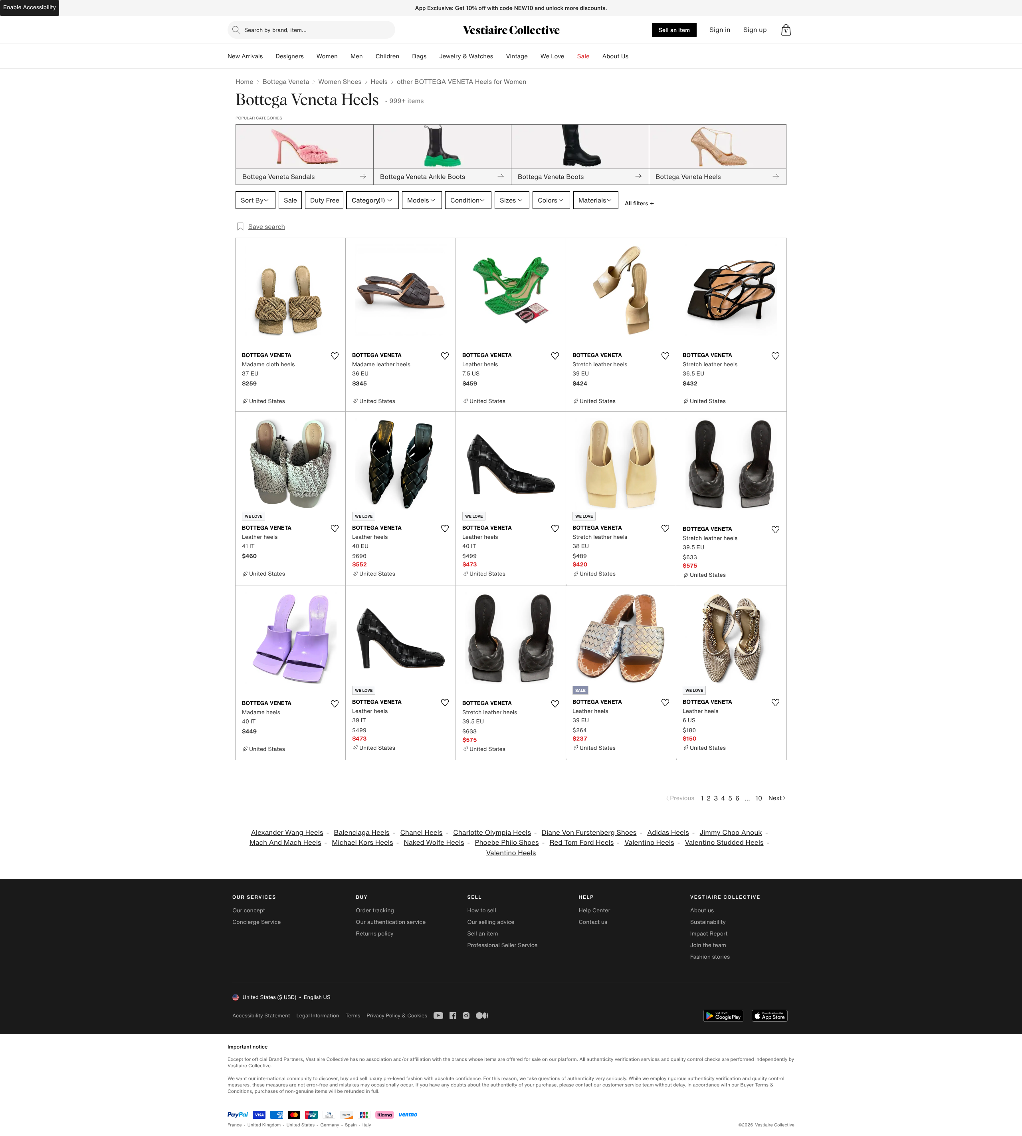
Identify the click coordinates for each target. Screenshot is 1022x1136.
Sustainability (708, 922)
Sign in (720, 30)
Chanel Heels (421, 833)
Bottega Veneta (285, 81)
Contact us (593, 922)
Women (327, 56)
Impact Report (709, 933)
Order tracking (375, 910)
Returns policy (374, 933)
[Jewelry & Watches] (499, 56)
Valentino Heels (649, 843)
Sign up (755, 30)
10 (758, 798)
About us (702, 910)
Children (388, 56)
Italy (366, 1125)
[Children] (405, 56)
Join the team (708, 945)
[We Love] (571, 56)
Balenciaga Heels (361, 833)
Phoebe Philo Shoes (507, 843)
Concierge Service (256, 922)
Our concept (248, 910)
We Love (552, 56)
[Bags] (433, 56)
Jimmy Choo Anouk (731, 833)
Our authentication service (391, 922)
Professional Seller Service (502, 945)
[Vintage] (534, 56)
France (235, 1125)
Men (357, 56)
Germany (329, 1125)
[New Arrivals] (269, 56)
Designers (289, 56)
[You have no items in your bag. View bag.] (786, 30)
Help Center (594, 910)
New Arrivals (245, 56)
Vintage (516, 56)
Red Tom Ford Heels (581, 843)
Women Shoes (339, 81)
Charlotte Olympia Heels (492, 833)
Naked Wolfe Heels (434, 843)
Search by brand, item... (275, 30)
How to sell (481, 910)
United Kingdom (264, 1125)
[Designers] (310, 56)
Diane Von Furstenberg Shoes (589, 833)
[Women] (344, 56)
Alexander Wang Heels (287, 833)
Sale (583, 56)
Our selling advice (490, 922)
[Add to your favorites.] (334, 356)
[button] (786, 30)
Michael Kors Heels (362, 843)
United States (301, 1125)
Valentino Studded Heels (724, 843)
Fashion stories (710, 957)
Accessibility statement (261, 1015)
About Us (615, 56)
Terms (352, 1015)
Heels (379, 81)
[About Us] (635, 56)
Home (244, 81)
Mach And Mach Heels (285, 843)
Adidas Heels (668, 833)
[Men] (369, 56)
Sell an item (674, 30)
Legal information (317, 1015)
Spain (351, 1125)
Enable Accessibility (29, 7)
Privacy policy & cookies (396, 1015)
